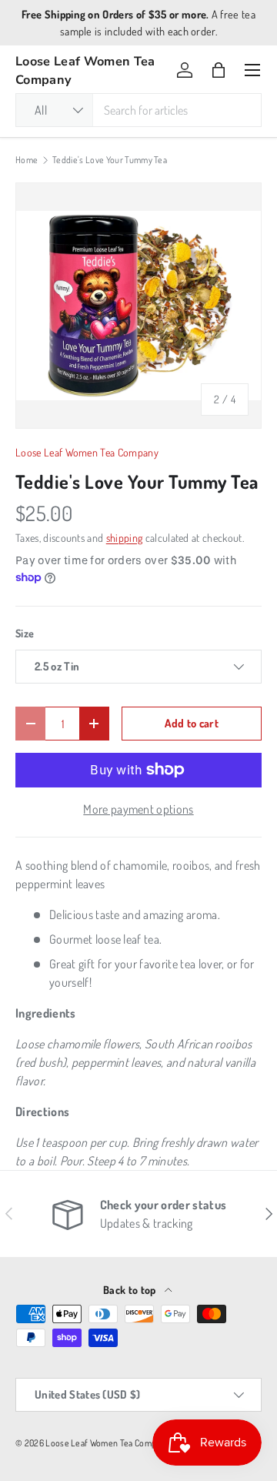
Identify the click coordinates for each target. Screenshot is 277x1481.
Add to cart (192, 723)
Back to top (131, 1289)
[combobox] (138, 110)
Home (26, 160)
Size (24, 633)
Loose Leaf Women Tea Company (87, 452)
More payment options (138, 809)
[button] (218, 70)
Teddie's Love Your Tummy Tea (109, 160)
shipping (124, 537)
